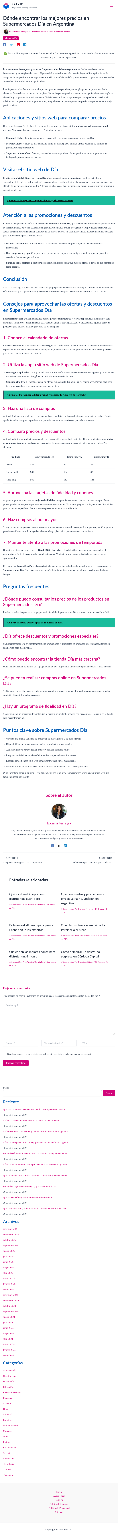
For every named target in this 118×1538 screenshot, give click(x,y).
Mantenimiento (10, 1425)
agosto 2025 (9, 1251)
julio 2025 (8, 1256)
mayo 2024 (8, 1333)
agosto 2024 (9, 1317)
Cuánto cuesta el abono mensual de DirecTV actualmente (31, 1120)
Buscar (6, 1088)
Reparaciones (9, 1447)
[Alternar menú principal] (111, 5)
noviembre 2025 (11, 1234)
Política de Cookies (59, 1504)
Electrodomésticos (12, 1392)
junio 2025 (8, 1262)
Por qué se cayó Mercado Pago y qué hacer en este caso (30, 1186)
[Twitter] (11, 44)
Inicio (59, 1492)
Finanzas (7, 1398)
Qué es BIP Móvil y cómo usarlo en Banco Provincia (29, 1197)
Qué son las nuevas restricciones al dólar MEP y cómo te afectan (34, 1109)
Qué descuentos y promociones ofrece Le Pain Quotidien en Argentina (82, 899)
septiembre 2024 (11, 1311)
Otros (5, 1436)
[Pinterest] (18, 44)
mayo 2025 (8, 1267)
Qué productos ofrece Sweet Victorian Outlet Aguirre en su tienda (35, 1175)
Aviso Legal (59, 1496)
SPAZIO (17, 4)
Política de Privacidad (59, 1508)
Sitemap (59, 1512)
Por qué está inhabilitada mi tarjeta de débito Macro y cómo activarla (36, 1153)
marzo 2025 (9, 1278)
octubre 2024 (9, 1306)
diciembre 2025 (10, 1229)
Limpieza (7, 1420)
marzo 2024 (9, 1344)
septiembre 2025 (11, 1245)
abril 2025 (8, 1273)
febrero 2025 (9, 1284)
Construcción (9, 1376)
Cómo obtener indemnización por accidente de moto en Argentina (35, 1164)
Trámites (7, 1469)
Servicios (7, 1453)
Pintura (6, 1442)
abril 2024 (8, 1339)
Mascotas (7, 1431)
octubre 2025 (9, 1240)
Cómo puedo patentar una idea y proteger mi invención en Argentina (36, 1142)
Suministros (8, 1458)
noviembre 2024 (11, 1300)
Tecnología (8, 1464)
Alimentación (10, 38)
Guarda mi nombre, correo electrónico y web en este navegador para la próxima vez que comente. (49, 1054)
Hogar (6, 1409)
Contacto (59, 1500)
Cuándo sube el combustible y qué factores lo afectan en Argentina (35, 1131)
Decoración (8, 1381)
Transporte (8, 1475)
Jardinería (7, 1414)
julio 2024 (8, 1322)
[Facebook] (4, 44)
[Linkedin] (24, 44)
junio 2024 (8, 1328)
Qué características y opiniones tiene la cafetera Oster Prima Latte (34, 1208)
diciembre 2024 (10, 1295)
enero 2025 (8, 1289)
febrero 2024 (9, 1350)
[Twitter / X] (59, 845)
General (7, 1403)
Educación (8, 1387)
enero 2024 (8, 1355)
